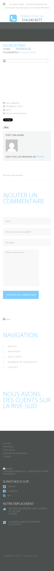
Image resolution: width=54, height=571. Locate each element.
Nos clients (15, 356)
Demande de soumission (22, 361)
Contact (13, 367)
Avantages (14, 351)
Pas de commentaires (16, 113)
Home (6, 49)
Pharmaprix (10, 52)
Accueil (12, 346)
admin (8, 110)
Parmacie (23, 48)
